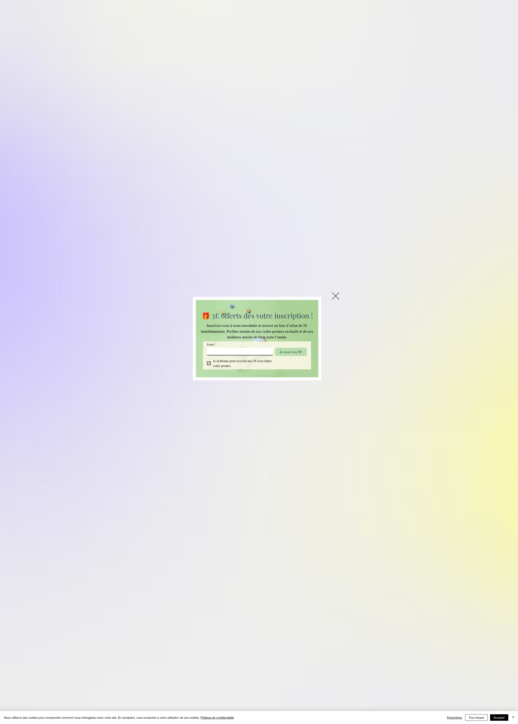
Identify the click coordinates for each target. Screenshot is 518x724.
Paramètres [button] (454, 717)
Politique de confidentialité (217, 717)
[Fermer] (513, 717)
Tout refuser (476, 717)
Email (211, 344)
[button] (335, 295)
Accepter (499, 717)
